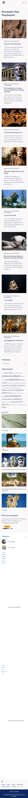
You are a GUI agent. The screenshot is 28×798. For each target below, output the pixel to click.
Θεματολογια (7, 41)
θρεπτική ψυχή (14, 387)
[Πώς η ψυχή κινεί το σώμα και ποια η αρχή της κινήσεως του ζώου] (14, 72)
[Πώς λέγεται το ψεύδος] (4, 607)
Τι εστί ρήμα (5, 430)
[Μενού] (25, 2)
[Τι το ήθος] (14, 501)
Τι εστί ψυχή (8, 300)
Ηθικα (8, 784)
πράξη (7, 396)
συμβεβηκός (17, 399)
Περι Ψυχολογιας (15, 41)
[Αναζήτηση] (23, 2)
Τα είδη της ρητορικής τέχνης (16, 720)
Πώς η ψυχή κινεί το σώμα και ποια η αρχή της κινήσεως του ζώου (14, 89)
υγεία (13, 402)
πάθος (18, 393)
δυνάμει (24, 383)
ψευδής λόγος (14, 404)
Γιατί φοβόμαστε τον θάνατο (13, 340)
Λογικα (3, 784)
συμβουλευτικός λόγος (6, 402)
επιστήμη (21, 385)
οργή (13, 393)
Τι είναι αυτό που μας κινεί (13, 132)
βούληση (15, 379)
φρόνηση (5, 404)
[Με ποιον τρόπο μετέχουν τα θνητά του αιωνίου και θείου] (14, 241)
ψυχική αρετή (23, 404)
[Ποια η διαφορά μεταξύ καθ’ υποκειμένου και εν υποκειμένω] (14, 479)
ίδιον (6, 373)
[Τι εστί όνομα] (14, 440)
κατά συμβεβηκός (17, 390)
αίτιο (10, 373)
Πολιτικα (14, 786)
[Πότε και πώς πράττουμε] (14, 29)
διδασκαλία (20, 383)
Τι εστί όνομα (5, 450)
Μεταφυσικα (20, 784)
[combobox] (12, 363)
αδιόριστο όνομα (19, 373)
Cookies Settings (14, 791)
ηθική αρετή (8, 387)
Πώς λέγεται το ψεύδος (14, 607)
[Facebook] (2, 781)
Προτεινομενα (7, 85)
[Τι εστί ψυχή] (14, 284)
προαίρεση (15, 396)
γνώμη (4, 383)
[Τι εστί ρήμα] (14, 421)
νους (10, 393)
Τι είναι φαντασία (10, 215)
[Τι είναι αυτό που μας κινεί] (14, 117)
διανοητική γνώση (10, 383)
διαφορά (16, 383)
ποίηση (3, 396)
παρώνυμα (21, 393)
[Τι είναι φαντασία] (14, 199)
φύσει (10, 404)
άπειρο (3, 373)
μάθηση (5, 393)
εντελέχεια (13, 385)
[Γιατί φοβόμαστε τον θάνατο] (14, 324)
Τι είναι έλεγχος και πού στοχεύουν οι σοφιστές (14, 469)
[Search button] (24, 363)
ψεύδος (18, 404)
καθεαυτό (5, 390)
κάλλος (18, 387)
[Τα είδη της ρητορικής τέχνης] (4, 720)
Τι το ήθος (4, 510)
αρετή (8, 380)
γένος (22, 380)
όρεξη (4, 407)
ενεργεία (5, 385)
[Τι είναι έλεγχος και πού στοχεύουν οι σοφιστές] (14, 460)
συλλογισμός (7, 399)
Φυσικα (13, 784)
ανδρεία (16, 376)
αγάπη (14, 373)
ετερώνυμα (4, 387)
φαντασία (19, 402)
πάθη (15, 393)
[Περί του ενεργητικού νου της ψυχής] (14, 156)
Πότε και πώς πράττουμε (12, 44)
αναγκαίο (7, 376)
